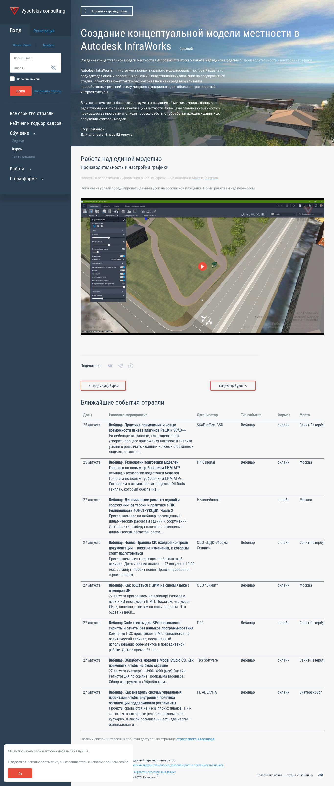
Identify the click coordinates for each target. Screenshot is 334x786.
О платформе (23, 178)
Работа (17, 169)
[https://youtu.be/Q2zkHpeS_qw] (202, 266)
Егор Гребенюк (92, 129)
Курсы (17, 149)
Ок (20, 773)
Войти (20, 91)
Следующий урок (231, 386)
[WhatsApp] (130, 365)
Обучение (19, 133)
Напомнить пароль (47, 91)
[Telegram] (120, 366)
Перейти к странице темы (109, 11)
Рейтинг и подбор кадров (36, 123)
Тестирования (23, 157)
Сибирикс (305, 775)
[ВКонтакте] (110, 365)
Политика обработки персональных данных (149, 772)
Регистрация (44, 31)
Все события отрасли (32, 113)
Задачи (18, 141)
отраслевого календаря (195, 739)
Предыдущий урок (105, 386)
